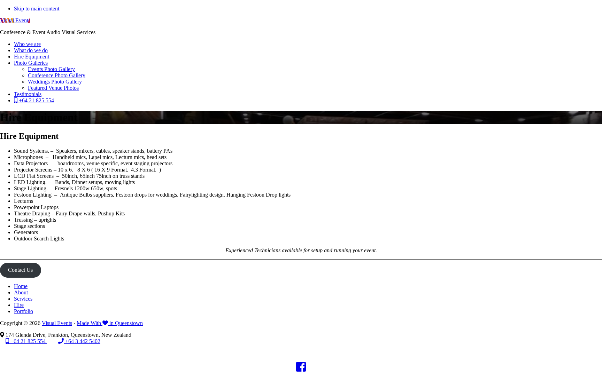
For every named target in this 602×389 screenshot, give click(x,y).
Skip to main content (36, 8)
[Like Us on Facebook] (301, 369)
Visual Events (15, 20)
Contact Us (20, 270)
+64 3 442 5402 (82, 341)
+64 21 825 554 (28, 341)
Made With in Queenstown (110, 323)
